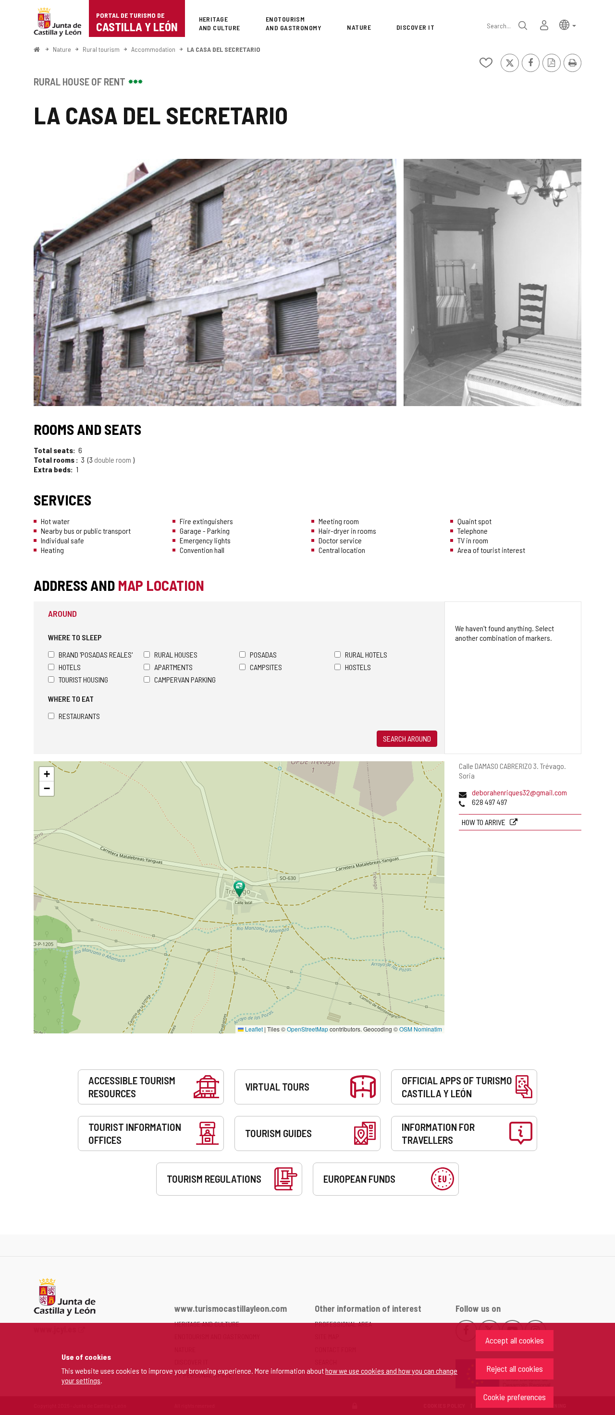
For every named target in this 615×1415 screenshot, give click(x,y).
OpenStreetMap (307, 1029)
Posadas (263, 654)
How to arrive (484, 822)
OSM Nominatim (420, 1029)
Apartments (173, 667)
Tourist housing (83, 679)
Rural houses (175, 654)
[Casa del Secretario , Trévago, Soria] (215, 282)
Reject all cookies (514, 1368)
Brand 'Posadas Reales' (96, 654)
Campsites (266, 667)
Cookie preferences (514, 1396)
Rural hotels (366, 654)
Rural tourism (101, 49)
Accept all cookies (514, 1340)
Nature (62, 49)
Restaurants (79, 715)
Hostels (358, 667)
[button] (567, 24)
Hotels (70, 667)
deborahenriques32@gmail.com (519, 792)
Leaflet (253, 1029)
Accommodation (153, 49)
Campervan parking (185, 679)
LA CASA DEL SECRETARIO (223, 49)
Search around (407, 738)
